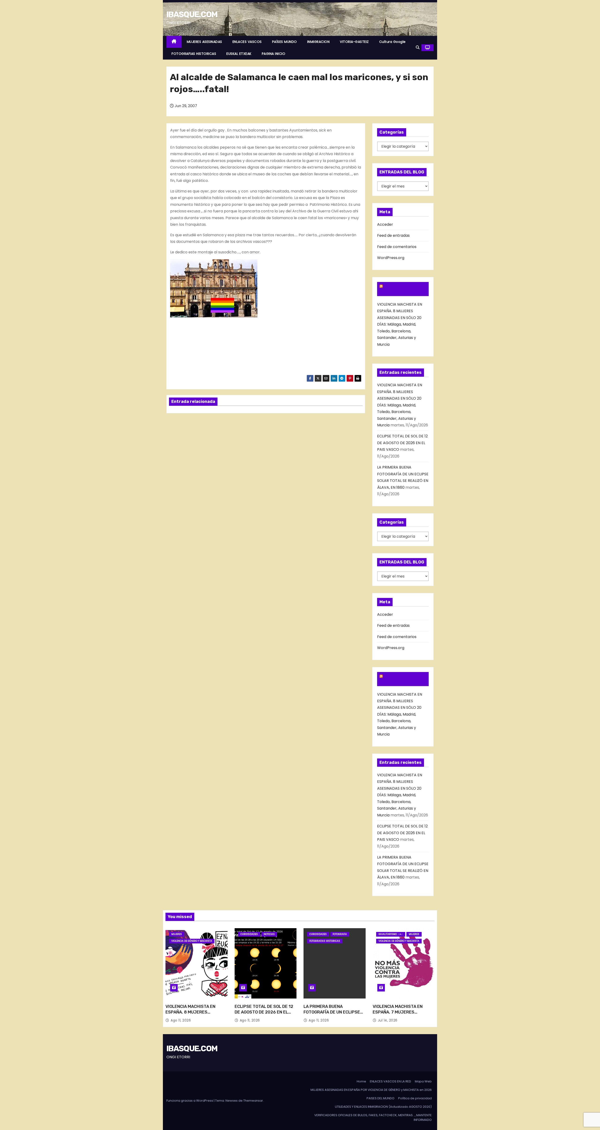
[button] (418, 47)
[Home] (174, 42)
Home (361, 1081)
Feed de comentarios (396, 246)
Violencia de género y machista (191, 941)
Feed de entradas (393, 235)
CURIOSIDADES (249, 934)
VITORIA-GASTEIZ (354, 41)
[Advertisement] (217, 347)
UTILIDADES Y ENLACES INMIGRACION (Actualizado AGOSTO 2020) (383, 1106)
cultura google (392, 41)
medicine (211, 136)
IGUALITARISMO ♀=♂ (391, 934)
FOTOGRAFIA (340, 934)
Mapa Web (423, 1081)
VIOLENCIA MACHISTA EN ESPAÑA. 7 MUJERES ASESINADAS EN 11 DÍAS (398, 1012)
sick (322, 130)
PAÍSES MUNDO (284, 41)
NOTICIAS (269, 934)
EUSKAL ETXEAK (238, 53)
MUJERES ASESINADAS (204, 41)
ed (204, 154)
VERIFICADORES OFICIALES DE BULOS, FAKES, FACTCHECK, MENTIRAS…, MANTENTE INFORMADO (373, 1117)
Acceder (385, 224)
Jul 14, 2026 (388, 1020)
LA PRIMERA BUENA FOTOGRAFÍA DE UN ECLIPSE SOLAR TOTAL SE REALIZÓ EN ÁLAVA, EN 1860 (333, 1015)
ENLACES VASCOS (247, 41)
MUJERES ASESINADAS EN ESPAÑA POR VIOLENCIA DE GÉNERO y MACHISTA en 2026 (371, 1090)
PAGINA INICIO (273, 53)
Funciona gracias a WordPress (190, 1100)
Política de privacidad (415, 1098)
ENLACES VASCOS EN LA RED (390, 1081)
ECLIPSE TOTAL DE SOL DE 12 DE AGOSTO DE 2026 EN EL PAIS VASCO (402, 442)
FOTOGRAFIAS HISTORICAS (194, 53)
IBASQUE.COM (191, 14)
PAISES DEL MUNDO (380, 1098)
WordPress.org (390, 257)
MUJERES (176, 934)
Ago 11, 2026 (181, 1020)
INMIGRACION (318, 41)
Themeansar (253, 1100)
